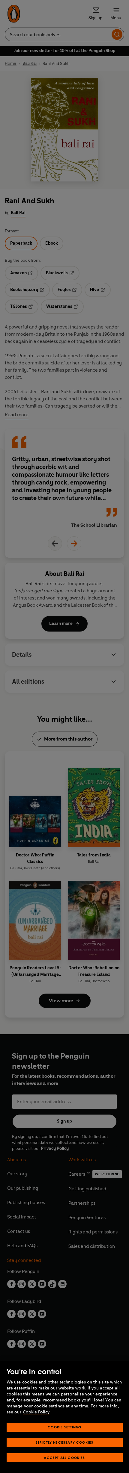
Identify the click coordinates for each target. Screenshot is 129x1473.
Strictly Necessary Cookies (65, 1442)
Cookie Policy (36, 1412)
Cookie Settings (64, 1427)
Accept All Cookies (64, 1457)
